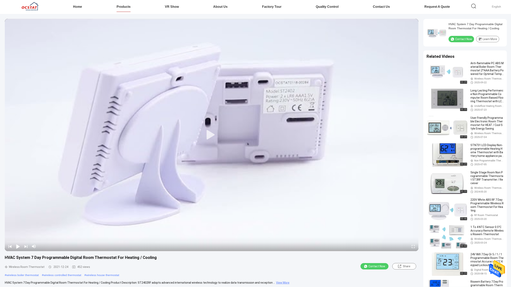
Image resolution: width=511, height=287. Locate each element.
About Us (220, 6)
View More (282, 282)
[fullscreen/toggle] (413, 246)
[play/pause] (18, 246)
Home (77, 6)
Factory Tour (271, 6)
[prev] (10, 246)
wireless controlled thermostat (62, 275)
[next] (26, 246)
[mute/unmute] (34, 246)
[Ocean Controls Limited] (29, 7)
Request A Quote (437, 6)
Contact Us (381, 6)
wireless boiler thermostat (22, 275)
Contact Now (376, 266)
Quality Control (327, 6)
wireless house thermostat (102, 275)
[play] (212, 135)
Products (124, 6)
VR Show (172, 6)
